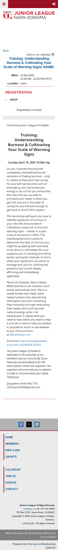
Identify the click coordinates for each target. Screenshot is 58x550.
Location (13, 83)
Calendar (12, 469)
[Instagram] (37, 424)
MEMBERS (12, 443)
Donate (10, 482)
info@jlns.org (30, 508)
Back (6, 50)
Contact (11, 489)
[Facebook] (21, 424)
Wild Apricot (34, 544)
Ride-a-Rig (12, 450)
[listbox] (41, 54)
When (14, 75)
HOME (9, 437)
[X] (29, 424)
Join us (10, 476)
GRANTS (11, 456)
